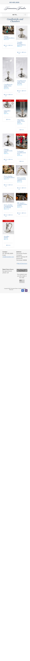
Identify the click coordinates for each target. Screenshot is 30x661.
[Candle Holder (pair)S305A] (21, 33)
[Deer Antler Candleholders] (8, 169)
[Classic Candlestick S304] (8, 140)
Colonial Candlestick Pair (21, 153)
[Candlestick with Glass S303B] (21, 67)
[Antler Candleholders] (8, 30)
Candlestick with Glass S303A (8, 86)
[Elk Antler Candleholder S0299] (21, 197)
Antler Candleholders (9, 37)
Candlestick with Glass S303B (21, 82)
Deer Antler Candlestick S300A (21, 179)
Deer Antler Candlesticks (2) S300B (8, 206)
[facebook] (22, 290)
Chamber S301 (7, 111)
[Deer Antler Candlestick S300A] (21, 170)
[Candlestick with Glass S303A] (8, 69)
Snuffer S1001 (6, 237)
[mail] (26, 290)
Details (11, 45)
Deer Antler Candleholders (9, 176)
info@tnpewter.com (8, 257)
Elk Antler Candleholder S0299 (22, 204)
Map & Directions (22, 263)
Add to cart (6, 46)
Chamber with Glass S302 (21, 121)
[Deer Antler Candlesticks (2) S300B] (8, 198)
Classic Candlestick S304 (8, 151)
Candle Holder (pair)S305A (21, 43)
